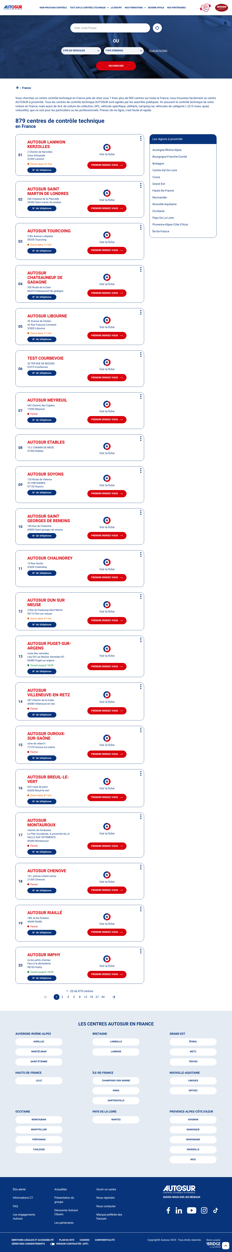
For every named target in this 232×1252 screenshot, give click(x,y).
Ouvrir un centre (106, 1189)
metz (193, 1051)
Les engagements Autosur (24, 1216)
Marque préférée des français (109, 1216)
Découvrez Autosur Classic (66, 1212)
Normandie (159, 197)
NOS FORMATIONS (134, 7)
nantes (116, 1119)
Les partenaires (64, 1222)
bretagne (99, 1033)
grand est (177, 1033)
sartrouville (116, 1100)
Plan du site (66, 1240)
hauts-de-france (28, 1072)
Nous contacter (106, 1206)
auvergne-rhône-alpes (33, 1033)
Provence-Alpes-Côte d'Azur (170, 224)
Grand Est (158, 184)
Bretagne (158, 163)
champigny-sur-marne (116, 1080)
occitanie (22, 1111)
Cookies (85, 1240)
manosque (193, 1129)
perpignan (38, 1139)
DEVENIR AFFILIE (156, 7)
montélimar (38, 1051)
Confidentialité (105, 1240)
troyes (193, 1061)
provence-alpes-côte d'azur (191, 1111)
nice (193, 1159)
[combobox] (110, 27)
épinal (193, 1041)
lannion (116, 1051)
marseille (193, 1149)
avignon (193, 1119)
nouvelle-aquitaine (185, 1072)
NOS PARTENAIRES (176, 7)
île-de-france (102, 1072)
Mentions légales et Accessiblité (33, 1240)
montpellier (39, 1129)
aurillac (38, 1041)
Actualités (60, 1189)
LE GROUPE (116, 7)
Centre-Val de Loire (164, 170)
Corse (156, 177)
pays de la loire (104, 1111)
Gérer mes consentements (28, 1244)
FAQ (15, 1206)
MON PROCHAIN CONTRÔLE (53, 7)
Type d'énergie (114, 50)
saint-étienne (38, 1061)
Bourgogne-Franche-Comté (169, 156)
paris (116, 1090)
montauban (39, 1119)
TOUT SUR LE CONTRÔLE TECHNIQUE (88, 7)
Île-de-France (160, 231)
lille (39, 1080)
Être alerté (19, 1189)
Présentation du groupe (64, 1199)
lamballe (116, 1041)
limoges (193, 1080)
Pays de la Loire (163, 217)
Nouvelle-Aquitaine (164, 204)
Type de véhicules (74, 50)
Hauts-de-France (163, 190)
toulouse (39, 1149)
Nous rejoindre (105, 1197)
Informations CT (23, 1197)
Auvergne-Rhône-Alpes (167, 150)
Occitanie (158, 211)
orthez (193, 1090)
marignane (193, 1139)
